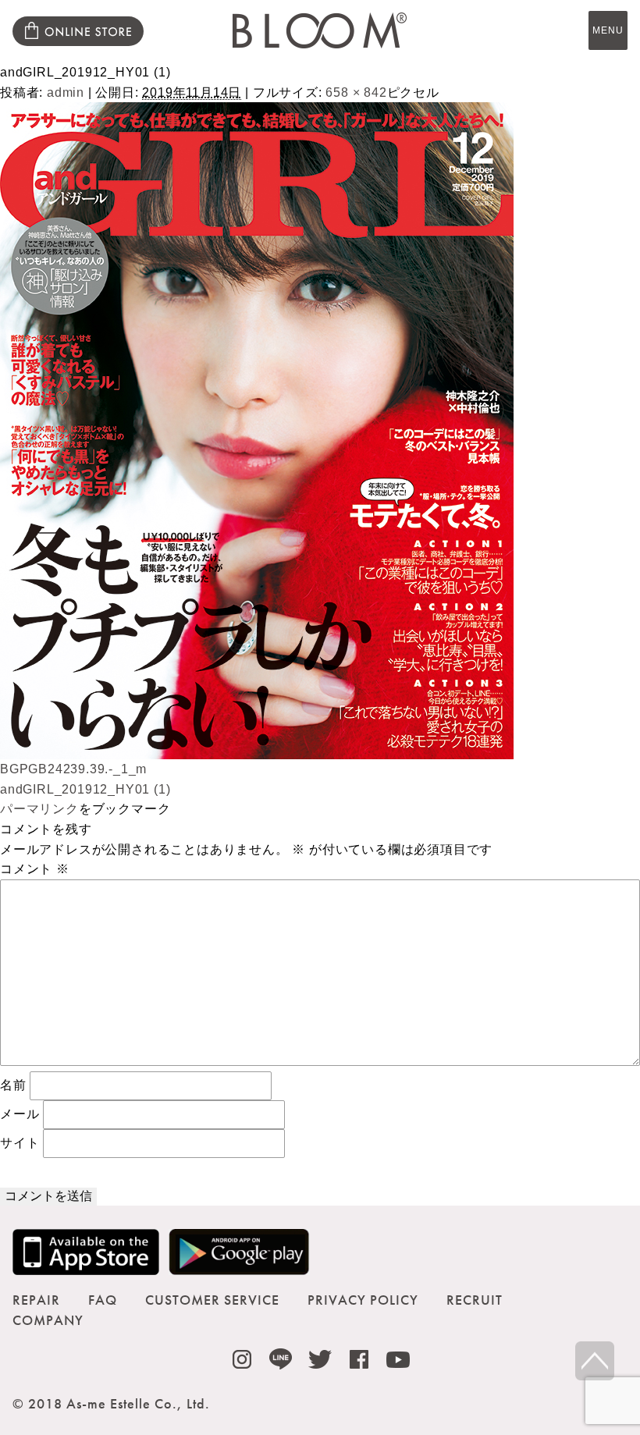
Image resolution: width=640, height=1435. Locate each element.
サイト (19, 1142)
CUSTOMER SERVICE (212, 1300)
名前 (13, 1085)
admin (65, 92)
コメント (34, 869)
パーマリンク (39, 808)
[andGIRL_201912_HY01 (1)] (257, 749)
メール (19, 1114)
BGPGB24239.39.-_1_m (73, 769)
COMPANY (48, 1320)
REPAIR (36, 1300)
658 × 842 (355, 92)
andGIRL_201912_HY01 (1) (85, 789)
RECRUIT (474, 1300)
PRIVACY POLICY (363, 1300)
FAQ (102, 1300)
